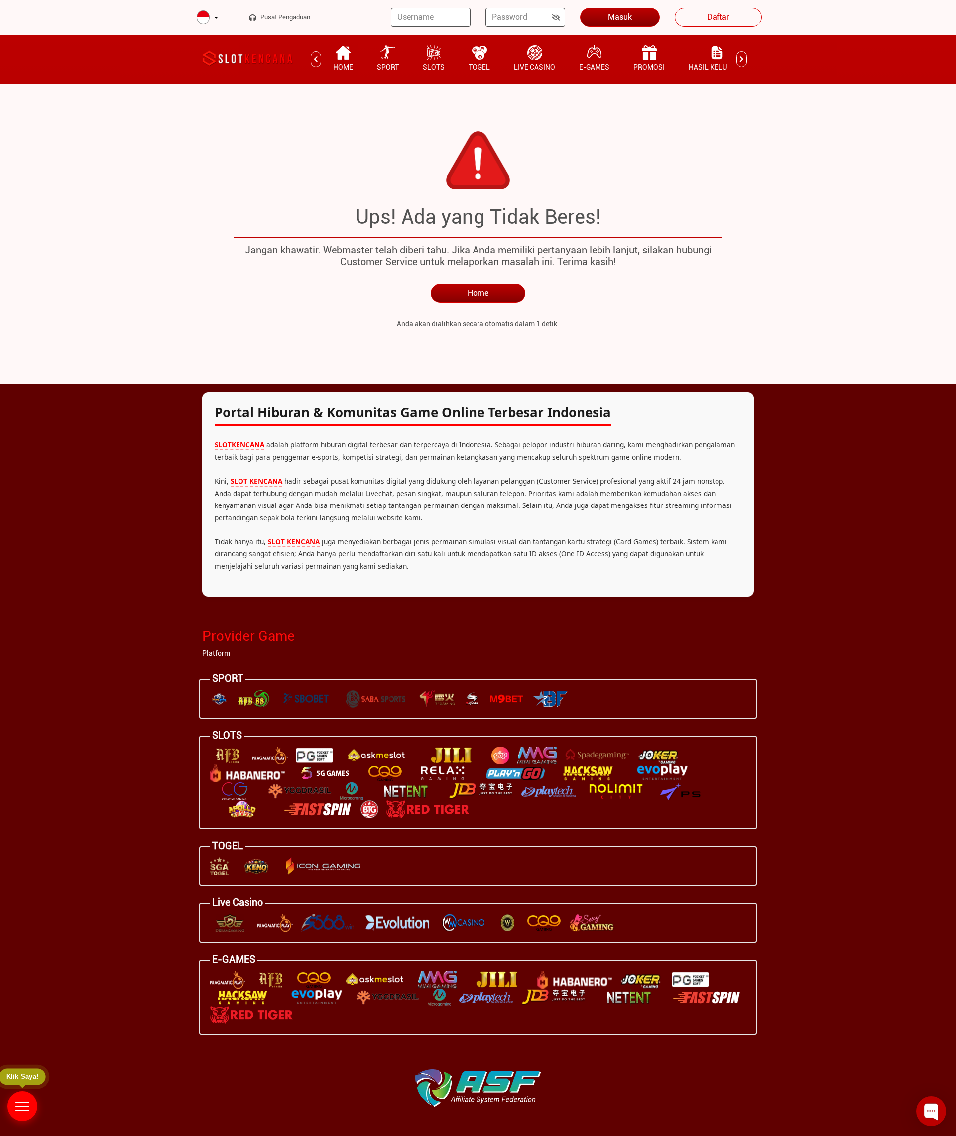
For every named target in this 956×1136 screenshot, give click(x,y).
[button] (207, 18)
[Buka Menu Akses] (22, 1106)
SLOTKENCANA (239, 444)
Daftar (718, 17)
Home (478, 293)
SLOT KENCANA (256, 481)
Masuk (620, 17)
